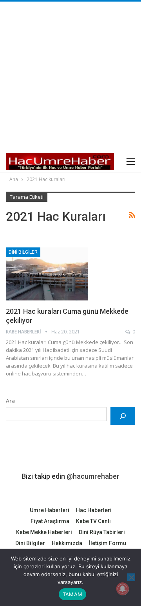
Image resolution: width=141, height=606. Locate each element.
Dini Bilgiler (23, 252)
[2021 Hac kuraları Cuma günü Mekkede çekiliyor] (47, 273)
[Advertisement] (70, 76)
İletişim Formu (107, 543)
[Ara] (122, 416)
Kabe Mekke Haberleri (44, 532)
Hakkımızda (67, 543)
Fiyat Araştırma (50, 521)
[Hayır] (131, 577)
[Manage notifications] (122, 588)
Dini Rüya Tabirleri (102, 532)
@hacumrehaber (93, 476)
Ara (10, 400)
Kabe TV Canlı (93, 521)
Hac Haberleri (94, 510)
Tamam (72, 594)
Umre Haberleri (49, 510)
